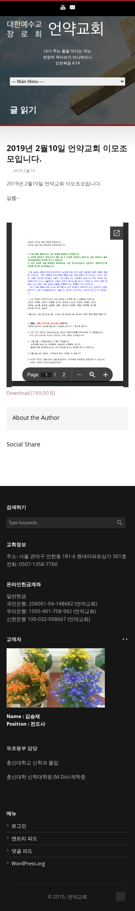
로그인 (18, 825)
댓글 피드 (21, 850)
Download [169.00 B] (31, 392)
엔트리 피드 (24, 838)
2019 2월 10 (24, 171)
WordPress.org (28, 863)
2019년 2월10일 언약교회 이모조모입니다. (67, 153)
